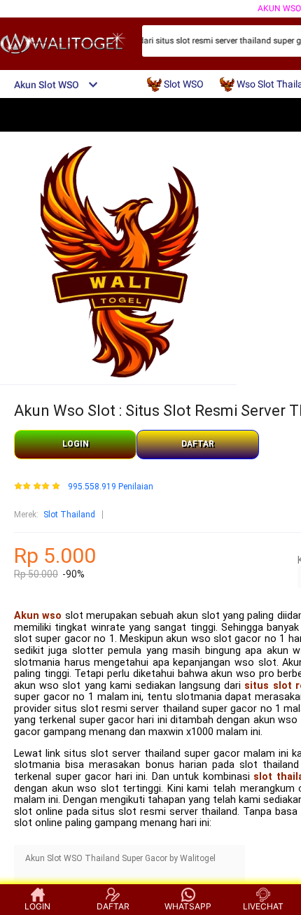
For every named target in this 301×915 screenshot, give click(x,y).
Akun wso (38, 616)
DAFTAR (197, 444)
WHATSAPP (187, 906)
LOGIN (75, 444)
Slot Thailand (69, 514)
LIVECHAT (263, 906)
